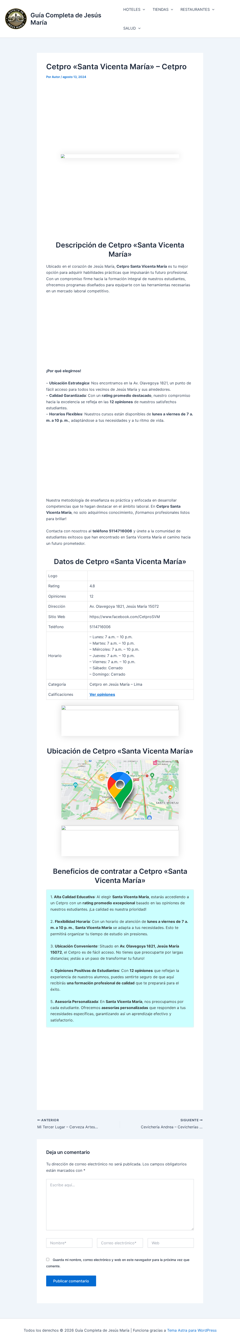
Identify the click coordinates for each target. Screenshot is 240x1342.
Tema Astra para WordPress (192, 1330)
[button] (142, 9)
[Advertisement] (120, 119)
